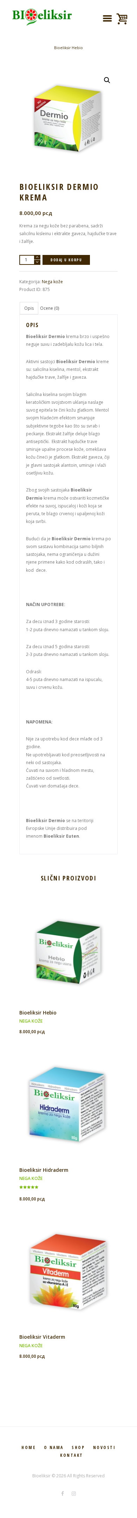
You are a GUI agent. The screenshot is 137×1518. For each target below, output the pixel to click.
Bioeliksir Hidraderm (43, 1170)
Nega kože (52, 282)
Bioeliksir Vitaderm (42, 1336)
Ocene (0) (49, 308)
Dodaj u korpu (66, 259)
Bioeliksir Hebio (68, 47)
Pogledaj (68, 941)
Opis (29, 308)
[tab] (29, 308)
